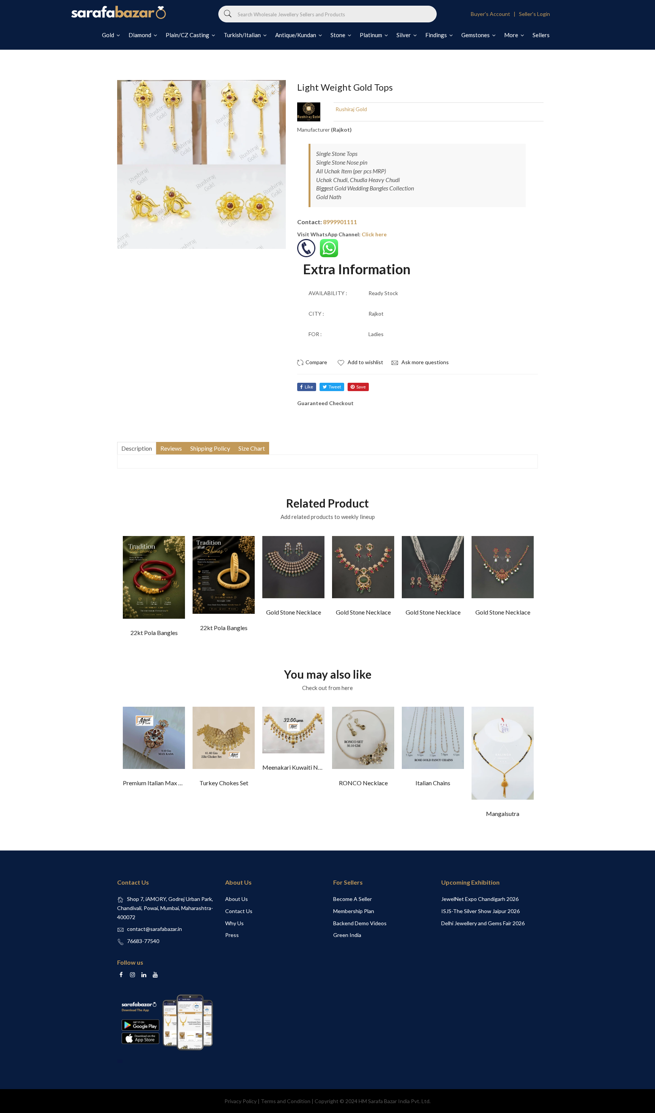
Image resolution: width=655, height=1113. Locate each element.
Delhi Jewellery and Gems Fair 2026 (483, 923)
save (361, 387)
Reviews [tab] (171, 448)
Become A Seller (352, 899)
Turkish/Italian (243, 34)
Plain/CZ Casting (188, 34)
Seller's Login (534, 14)
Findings (436, 34)
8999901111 (340, 221)
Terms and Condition (285, 1101)
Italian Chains (432, 782)
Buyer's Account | (494, 14)
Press (232, 935)
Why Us (234, 923)
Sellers (541, 34)
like (309, 387)
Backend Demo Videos (360, 923)
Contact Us (238, 911)
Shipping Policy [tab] (210, 448)
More (511, 34)
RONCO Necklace (363, 782)
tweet (335, 387)
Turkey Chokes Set (223, 782)
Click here (374, 234)
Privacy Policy (240, 1101)
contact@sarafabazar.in (154, 929)
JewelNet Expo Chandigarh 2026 (480, 899)
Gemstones (476, 34)
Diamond (140, 34)
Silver (404, 34)
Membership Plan (353, 911)
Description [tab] (136, 448)
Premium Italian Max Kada (157, 782)
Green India (347, 935)
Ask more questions (424, 362)
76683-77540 (143, 941)
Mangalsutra (502, 813)
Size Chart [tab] (251, 448)
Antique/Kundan (296, 34)
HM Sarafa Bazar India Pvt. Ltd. (395, 1101)
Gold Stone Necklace (293, 612)
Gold (108, 34)
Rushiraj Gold (351, 109)
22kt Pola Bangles (154, 632)
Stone (338, 34)
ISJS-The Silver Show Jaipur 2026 (480, 911)
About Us (236, 899)
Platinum (371, 34)
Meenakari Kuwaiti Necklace (300, 767)
